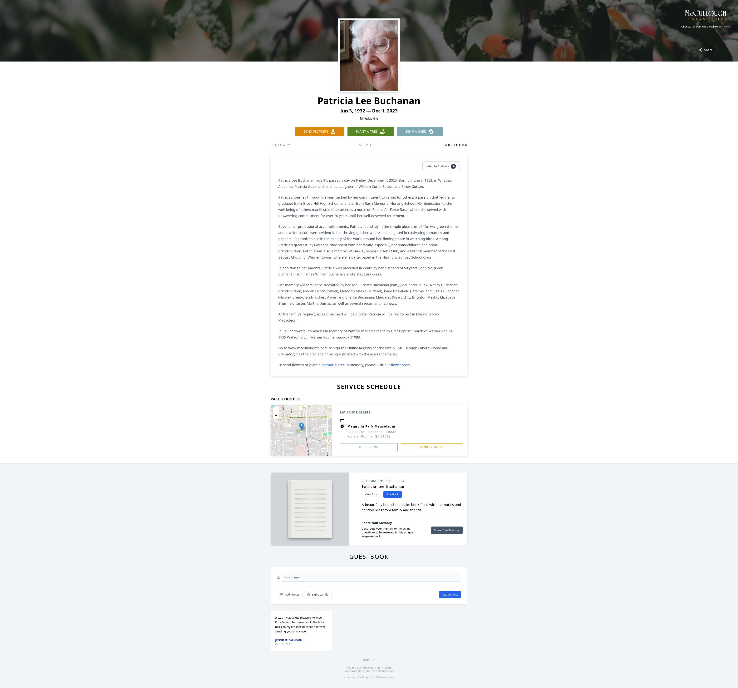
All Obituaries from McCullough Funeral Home (705, 26)
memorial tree (333, 365)
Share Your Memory (447, 530)
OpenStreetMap (373, 677)
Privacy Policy (358, 671)
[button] (301, 426)
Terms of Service (379, 671)
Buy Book (392, 494)
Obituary (280, 145)
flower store (401, 365)
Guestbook (455, 145)
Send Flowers (431, 447)
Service (367, 145)
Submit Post (450, 594)
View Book (371, 494)
